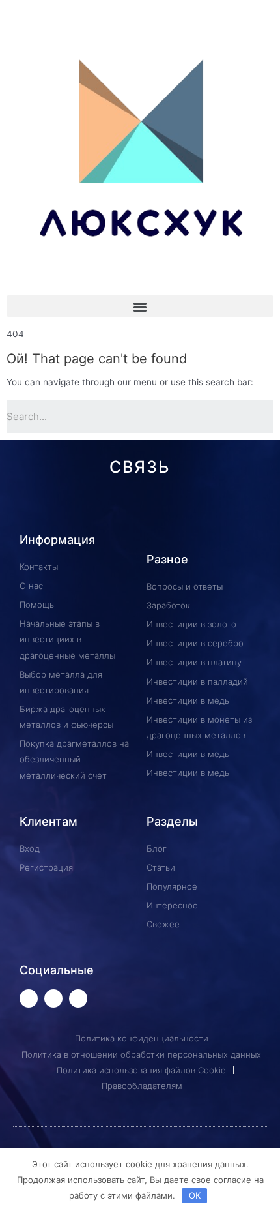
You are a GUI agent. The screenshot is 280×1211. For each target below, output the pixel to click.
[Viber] (211, 510)
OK (195, 1195)
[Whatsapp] (49, 510)
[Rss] (231, 510)
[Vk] (69, 510)
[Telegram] (89, 510)
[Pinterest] (130, 510)
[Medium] (150, 510)
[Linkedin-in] (170, 510)
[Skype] (190, 510)
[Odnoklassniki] (110, 510)
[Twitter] (29, 998)
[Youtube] (53, 998)
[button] (140, 306)
